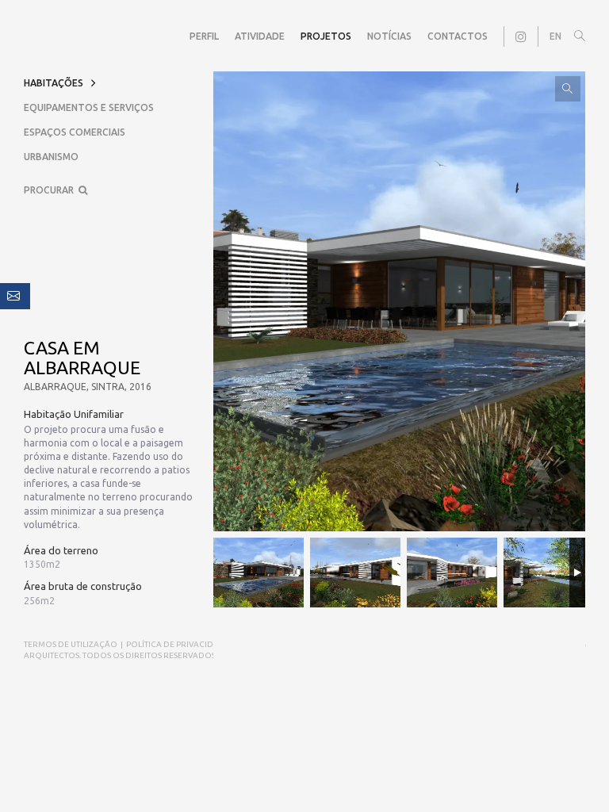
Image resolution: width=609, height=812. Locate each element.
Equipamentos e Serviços (89, 107)
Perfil (204, 36)
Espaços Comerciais (74, 132)
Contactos (457, 36)
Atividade (260, 36)
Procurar (51, 190)
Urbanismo (51, 156)
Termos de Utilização (70, 644)
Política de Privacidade (178, 644)
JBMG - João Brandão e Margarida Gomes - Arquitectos (39, 36)
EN (555, 36)
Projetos (326, 36)
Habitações (53, 83)
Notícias (389, 36)
